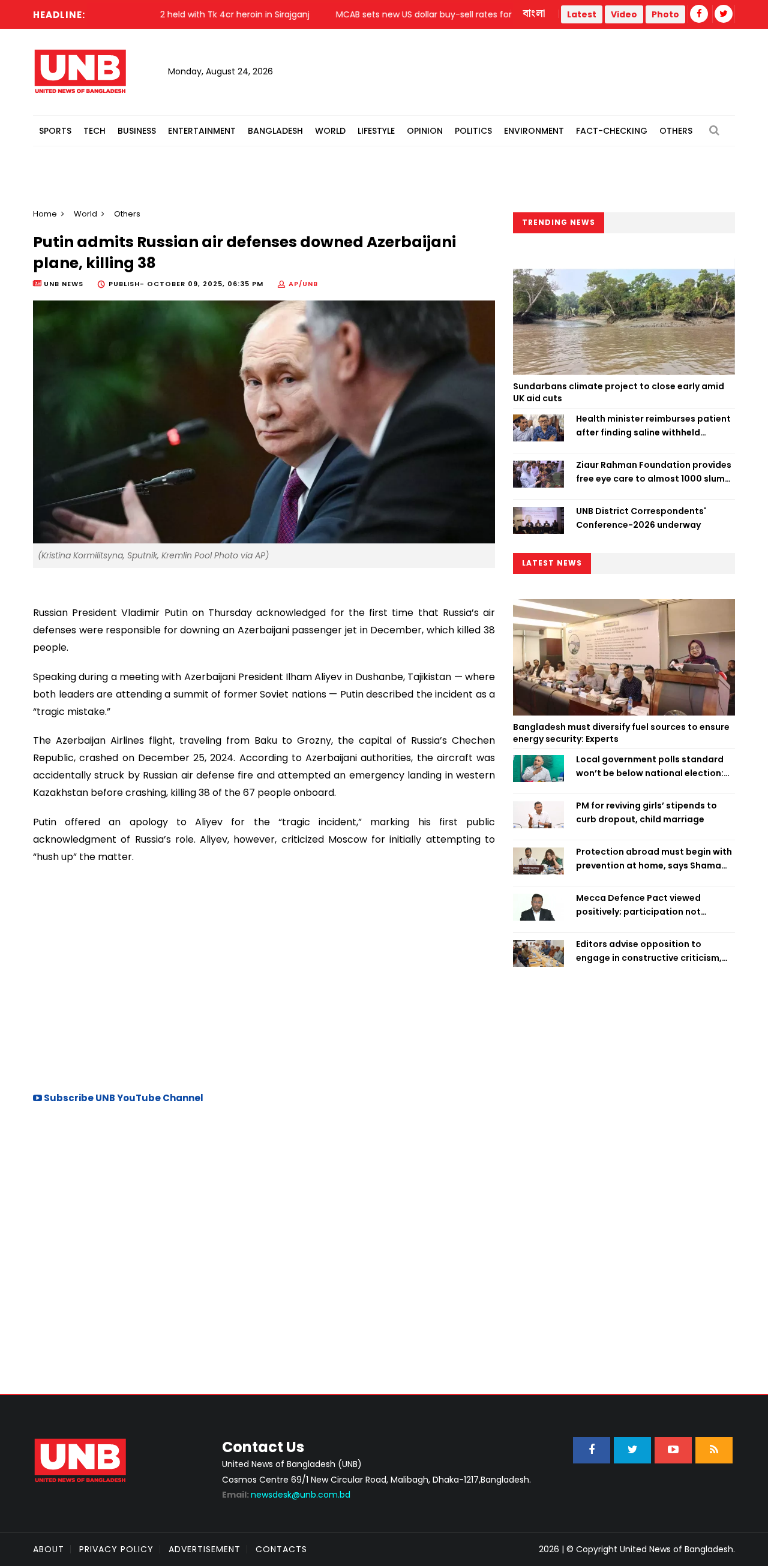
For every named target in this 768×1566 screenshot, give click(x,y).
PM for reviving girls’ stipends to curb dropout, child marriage (646, 812)
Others (675, 131)
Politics (473, 131)
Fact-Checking (611, 131)
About (48, 1549)
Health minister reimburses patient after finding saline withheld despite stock (653, 426)
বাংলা (534, 13)
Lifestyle (376, 131)
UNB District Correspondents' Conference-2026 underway (641, 517)
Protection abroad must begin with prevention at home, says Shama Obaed (654, 859)
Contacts (281, 1549)
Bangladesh (275, 131)
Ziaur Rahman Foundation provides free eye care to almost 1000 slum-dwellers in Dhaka (653, 472)
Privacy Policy (116, 1549)
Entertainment (202, 131)
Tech (94, 131)
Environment (534, 131)
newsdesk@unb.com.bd (286, 1495)
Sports (55, 131)
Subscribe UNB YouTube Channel (122, 1098)
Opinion (425, 131)
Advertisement (205, 1549)
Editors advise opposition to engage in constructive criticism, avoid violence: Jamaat (649, 951)
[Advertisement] (264, 976)
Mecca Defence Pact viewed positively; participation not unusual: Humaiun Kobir (638, 905)
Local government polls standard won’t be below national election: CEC (650, 766)
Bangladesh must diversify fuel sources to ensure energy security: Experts (621, 733)
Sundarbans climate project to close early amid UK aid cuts (618, 392)
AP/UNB (303, 283)
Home (45, 214)
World (330, 131)
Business (137, 131)
